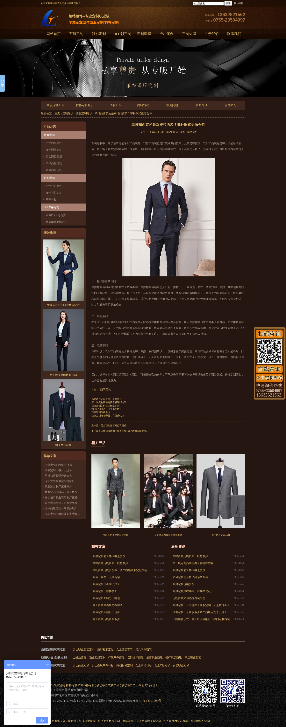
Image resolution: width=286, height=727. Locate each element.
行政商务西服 (116, 657)
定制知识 (189, 34)
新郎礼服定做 (105, 649)
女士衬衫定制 (54, 192)
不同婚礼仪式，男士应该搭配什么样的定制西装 (201, 619)
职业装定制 (154, 721)
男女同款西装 (143, 649)
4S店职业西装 (192, 657)
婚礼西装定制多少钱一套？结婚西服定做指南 (120, 570)
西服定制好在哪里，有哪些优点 (107, 415)
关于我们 (212, 34)
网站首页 (54, 34)
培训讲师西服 (135, 657)
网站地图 (239, 3)
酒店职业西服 (154, 657)
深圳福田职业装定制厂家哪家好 (64, 497)
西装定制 (105, 389)
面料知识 (143, 105)
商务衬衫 (51, 199)
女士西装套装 (124, 649)
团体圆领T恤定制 (56, 222)
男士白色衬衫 (81, 665)
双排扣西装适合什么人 (60, 475)
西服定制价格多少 (100, 412)
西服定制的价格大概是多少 (105, 405)
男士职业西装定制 (84, 649)
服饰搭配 (230, 105)
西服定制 (76, 34)
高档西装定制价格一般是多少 (106, 399)
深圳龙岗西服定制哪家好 (60, 481)
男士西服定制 (54, 143)
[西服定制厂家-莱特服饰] (49, 19)
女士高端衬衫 (143, 665)
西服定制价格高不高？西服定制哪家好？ (69, 492)
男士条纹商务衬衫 (103, 665)
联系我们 (234, 34)
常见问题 (172, 105)
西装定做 (179, 721)
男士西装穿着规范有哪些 (113, 425)
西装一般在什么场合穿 (106, 577)
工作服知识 (114, 105)
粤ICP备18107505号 (148, 700)
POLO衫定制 (121, 34)
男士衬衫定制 (54, 185)
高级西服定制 (54, 163)
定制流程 (144, 34)
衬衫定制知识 (84, 105)
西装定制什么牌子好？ (106, 584)
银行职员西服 (173, 657)
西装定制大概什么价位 (58, 470)
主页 (57, 113)
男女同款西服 (54, 156)
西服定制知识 (55, 105)
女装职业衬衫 (181, 665)
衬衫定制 (99, 34)
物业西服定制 (97, 657)
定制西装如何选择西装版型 (189, 598)
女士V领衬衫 (162, 665)
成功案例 (167, 34)
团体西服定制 (54, 170)
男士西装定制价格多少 (106, 619)
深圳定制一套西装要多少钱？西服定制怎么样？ (73, 513)
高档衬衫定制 (124, 665)
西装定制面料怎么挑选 (58, 464)
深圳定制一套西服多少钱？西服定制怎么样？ (200, 612)
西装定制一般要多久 (105, 591)
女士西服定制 (54, 149)
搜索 (228, 3)
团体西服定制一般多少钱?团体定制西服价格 (71, 508)
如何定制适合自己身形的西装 (106, 409)
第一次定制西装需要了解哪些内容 (108, 402)
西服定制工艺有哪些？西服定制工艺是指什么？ (201, 605)
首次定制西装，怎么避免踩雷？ (64, 503)
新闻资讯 (201, 105)
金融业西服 (79, 657)
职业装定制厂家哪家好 (58, 486)
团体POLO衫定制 (56, 215)
